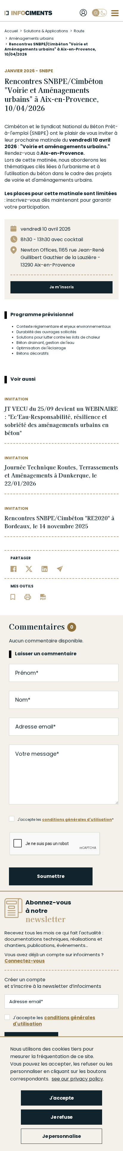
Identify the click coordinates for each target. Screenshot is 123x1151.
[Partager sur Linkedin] (44, 568)
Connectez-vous (24, 961)
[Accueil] (28, 13)
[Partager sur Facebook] (13, 568)
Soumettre (50, 876)
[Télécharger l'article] (43, 596)
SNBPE (46, 71)
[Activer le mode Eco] (99, 12)
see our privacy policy (77, 1078)
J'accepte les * (65, 819)
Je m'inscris (62, 287)
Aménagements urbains (31, 38)
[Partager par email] (60, 568)
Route (79, 30)
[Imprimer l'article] (27, 596)
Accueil (11, 30)
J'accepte (61, 1098)
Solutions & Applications (46, 30)
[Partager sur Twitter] (29, 568)
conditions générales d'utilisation (77, 819)
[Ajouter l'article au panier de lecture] (12, 596)
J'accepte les (54, 1020)
